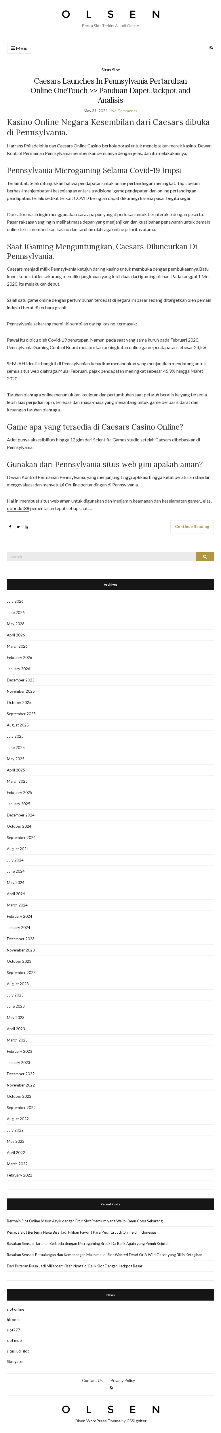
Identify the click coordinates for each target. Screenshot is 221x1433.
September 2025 (21, 713)
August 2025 (18, 725)
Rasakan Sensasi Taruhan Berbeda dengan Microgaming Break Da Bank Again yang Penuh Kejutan (88, 1243)
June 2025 (16, 747)
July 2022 (15, 1130)
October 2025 (19, 702)
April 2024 (16, 893)
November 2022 (21, 1085)
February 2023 (19, 1051)
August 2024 (18, 848)
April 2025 (16, 770)
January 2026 (18, 668)
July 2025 (15, 736)
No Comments (124, 110)
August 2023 (18, 983)
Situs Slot (110, 69)
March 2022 (17, 1164)
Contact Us (92, 1380)
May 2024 (15, 882)
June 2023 (16, 1006)
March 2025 (17, 781)
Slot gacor (15, 1361)
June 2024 (16, 871)
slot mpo (14, 1340)
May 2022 (15, 1141)
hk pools (14, 1319)
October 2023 (19, 961)
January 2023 (18, 1062)
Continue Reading (192, 526)
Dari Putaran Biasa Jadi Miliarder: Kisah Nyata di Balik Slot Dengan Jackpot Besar (74, 1266)
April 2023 (16, 1028)
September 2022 (21, 1107)
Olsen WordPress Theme (98, 1420)
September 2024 (21, 837)
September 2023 (21, 972)
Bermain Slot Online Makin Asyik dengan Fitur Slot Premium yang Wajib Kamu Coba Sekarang (85, 1221)
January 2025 (18, 803)
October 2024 (19, 826)
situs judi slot (18, 1351)
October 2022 (19, 1096)
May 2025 (15, 758)
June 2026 (16, 612)
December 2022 (21, 1074)
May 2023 (15, 1017)
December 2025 (21, 680)
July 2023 (15, 995)
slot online (15, 1309)
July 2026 (15, 601)
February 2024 (19, 916)
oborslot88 (18, 508)
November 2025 (21, 691)
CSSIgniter (136, 1420)
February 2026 (19, 657)
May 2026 (15, 623)
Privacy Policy (122, 1380)
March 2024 (17, 905)
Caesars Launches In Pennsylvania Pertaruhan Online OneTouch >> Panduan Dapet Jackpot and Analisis (110, 90)
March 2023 (17, 1040)
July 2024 (15, 860)
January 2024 (18, 927)
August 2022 (18, 1119)
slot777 (13, 1330)
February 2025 (19, 792)
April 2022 (16, 1152)
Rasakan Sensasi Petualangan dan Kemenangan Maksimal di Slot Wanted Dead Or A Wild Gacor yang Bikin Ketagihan (104, 1254)
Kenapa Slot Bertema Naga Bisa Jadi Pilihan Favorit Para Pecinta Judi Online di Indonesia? (82, 1232)
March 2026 (17, 646)
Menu (21, 48)
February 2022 (19, 1175)
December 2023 (21, 938)
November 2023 (21, 950)
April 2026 (16, 635)
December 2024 (21, 815)
